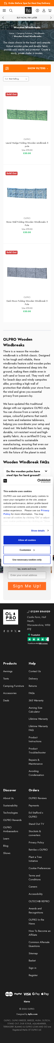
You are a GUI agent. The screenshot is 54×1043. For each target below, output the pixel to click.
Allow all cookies (27, 540)
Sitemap (33, 953)
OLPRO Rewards (12, 820)
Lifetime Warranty (38, 719)
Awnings (7, 671)
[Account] (43, 10)
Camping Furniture (13, 686)
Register (33, 975)
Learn (6, 839)
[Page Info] (37, 10)
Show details (38, 530)
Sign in (32, 968)
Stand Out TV (36, 824)
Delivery (33, 679)
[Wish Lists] (27, 128)
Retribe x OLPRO (38, 850)
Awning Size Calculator (35, 710)
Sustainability (10, 805)
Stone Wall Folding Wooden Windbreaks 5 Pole (27, 223)
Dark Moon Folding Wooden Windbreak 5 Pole (27, 302)
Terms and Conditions (35, 877)
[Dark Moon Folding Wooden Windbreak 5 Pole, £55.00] (27, 272)
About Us (8, 798)
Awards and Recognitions (36, 910)
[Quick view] (12, 128)
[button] (27, 68)
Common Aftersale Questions (39, 944)
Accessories (9, 693)
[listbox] (19, 79)
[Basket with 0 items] (49, 10)
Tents (6, 679)
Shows (6, 853)
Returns (33, 686)
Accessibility (36, 894)
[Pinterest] (12, 631)
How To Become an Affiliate (40, 933)
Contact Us (35, 671)
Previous (3, 18)
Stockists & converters (35, 833)
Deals (6, 700)
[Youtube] (19, 631)
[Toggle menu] (4, 10)
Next (51, 18)
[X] (15, 631)
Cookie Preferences (40, 868)
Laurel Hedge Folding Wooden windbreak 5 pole (27, 144)
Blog (5, 846)
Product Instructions (35, 739)
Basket (32, 960)
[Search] (11, 10)
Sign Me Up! (27, 586)
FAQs (32, 693)
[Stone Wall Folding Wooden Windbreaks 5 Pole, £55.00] (27, 193)
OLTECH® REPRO (39, 901)
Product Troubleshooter (37, 750)
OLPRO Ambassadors (10, 829)
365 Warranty (36, 700)
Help (32, 663)
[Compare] (41, 128)
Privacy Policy (36, 842)
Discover (9, 790)
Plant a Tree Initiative (35, 859)
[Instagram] (8, 631)
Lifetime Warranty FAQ (38, 728)
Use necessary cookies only (27, 559)
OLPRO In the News (36, 922)
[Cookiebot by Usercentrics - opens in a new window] (38, 481)
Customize (25, 550)
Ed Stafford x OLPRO (36, 815)
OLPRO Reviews (38, 798)
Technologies (10, 813)
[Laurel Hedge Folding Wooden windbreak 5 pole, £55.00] (27, 114)
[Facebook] (4, 631)
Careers (33, 887)
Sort (6, 78)
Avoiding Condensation (36, 773)
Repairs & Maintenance (36, 762)
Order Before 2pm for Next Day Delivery (29, 3)
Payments (34, 805)
